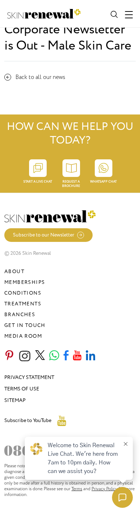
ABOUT (14, 271)
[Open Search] (113, 13)
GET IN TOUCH (25, 325)
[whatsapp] (54, 356)
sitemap (14, 400)
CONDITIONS (22, 293)
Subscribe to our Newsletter (43, 234)
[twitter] (40, 356)
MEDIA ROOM (23, 336)
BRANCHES (19, 314)
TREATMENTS (22, 303)
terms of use (21, 388)
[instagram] (25, 356)
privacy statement (29, 377)
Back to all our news (40, 77)
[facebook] (66, 356)
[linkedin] (90, 356)
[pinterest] (9, 356)
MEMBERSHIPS (24, 282)
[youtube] (77, 356)
